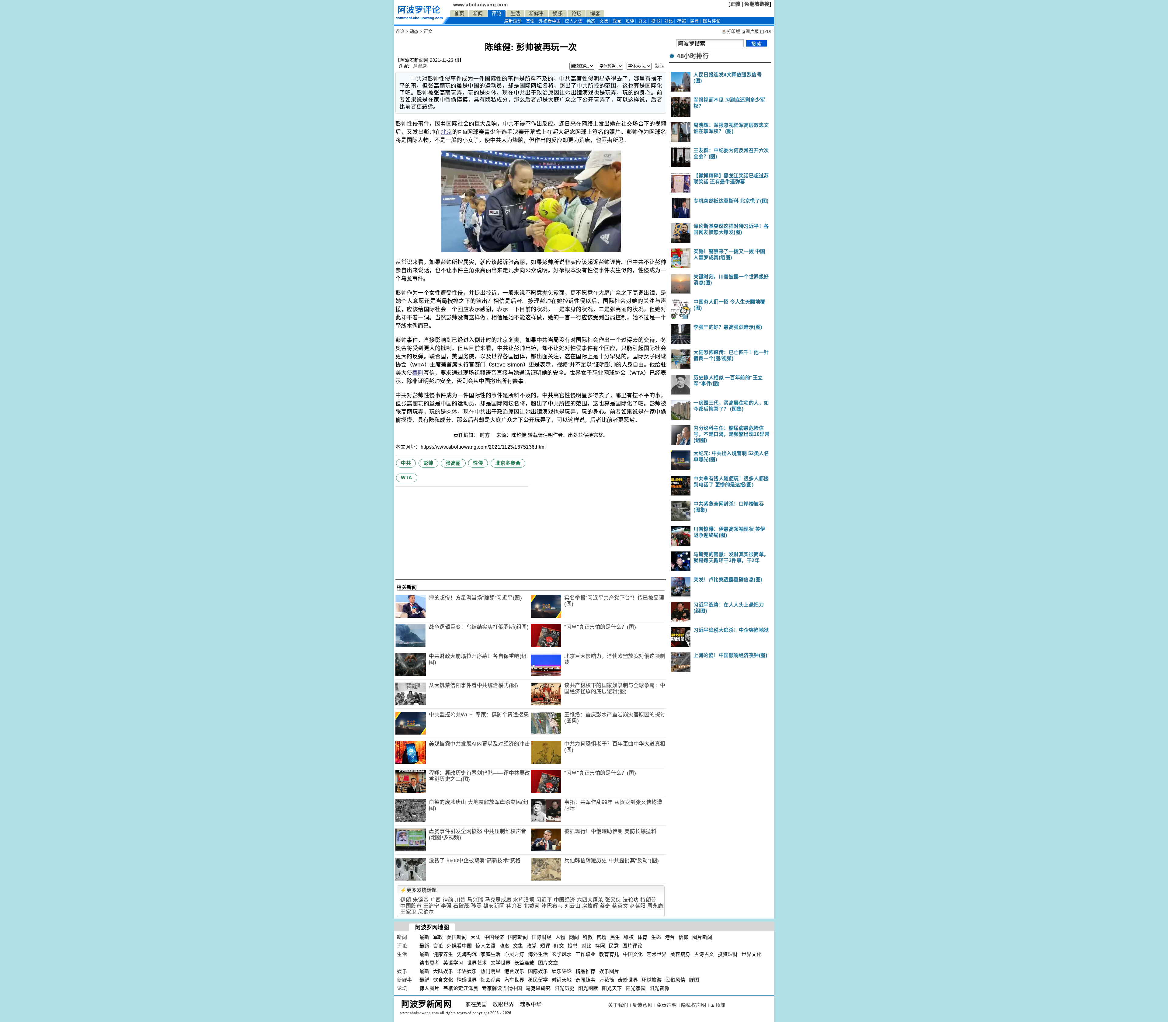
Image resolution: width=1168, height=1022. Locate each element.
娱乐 (558, 13)
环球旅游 (651, 979)
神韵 (448, 900)
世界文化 (752, 954)
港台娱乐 (514, 971)
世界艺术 (477, 962)
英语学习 (453, 962)
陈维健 (419, 66)
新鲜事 (536, 13)
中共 (406, 463)
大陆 (476, 937)
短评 (629, 21)
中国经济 (564, 900)
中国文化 (633, 954)
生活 (515, 13)
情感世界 (467, 979)
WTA (406, 477)
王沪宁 (431, 906)
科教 (588, 937)
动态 (591, 21)
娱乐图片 (609, 971)
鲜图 (694, 979)
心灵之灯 (514, 954)
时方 (486, 435)
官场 (601, 937)
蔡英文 (620, 906)
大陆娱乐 (443, 971)
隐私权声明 (693, 1005)
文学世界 (501, 962)
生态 (656, 937)
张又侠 (613, 900)
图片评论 (632, 945)
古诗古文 (704, 954)
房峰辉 (590, 906)
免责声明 (667, 1005)
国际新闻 (518, 937)
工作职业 (585, 954)
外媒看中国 (550, 21)
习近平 (544, 900)
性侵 (478, 463)
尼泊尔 (426, 912)
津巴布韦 (552, 906)
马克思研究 (538, 988)
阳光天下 (612, 988)
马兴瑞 (475, 900)
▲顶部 (717, 1005)
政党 (617, 21)
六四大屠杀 (590, 900)
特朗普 (648, 900)
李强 (446, 906)
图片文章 (548, 962)
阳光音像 (659, 988)
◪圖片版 (750, 31)
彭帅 (428, 463)
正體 (735, 4)
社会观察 (491, 979)
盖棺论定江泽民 (460, 988)
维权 (629, 937)
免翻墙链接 (757, 4)
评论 (497, 13)
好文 (642, 21)
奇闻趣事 (585, 979)
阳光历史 (564, 988)
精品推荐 (585, 971)
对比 (668, 21)
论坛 (577, 13)
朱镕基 (421, 900)
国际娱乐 (538, 971)
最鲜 (424, 979)
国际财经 (542, 937)
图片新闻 (702, 937)
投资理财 (728, 954)
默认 (660, 65)
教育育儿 (609, 954)
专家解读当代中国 (502, 988)
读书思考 (429, 962)
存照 (681, 21)
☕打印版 (730, 31)
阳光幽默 (588, 988)
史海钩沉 (467, 954)
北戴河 (532, 906)
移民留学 (538, 979)
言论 (530, 21)
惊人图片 (429, 988)
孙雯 (476, 906)
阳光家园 (636, 988)
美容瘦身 (680, 954)
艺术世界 (657, 954)
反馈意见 (642, 1005)
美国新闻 (457, 937)
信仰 (684, 937)
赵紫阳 (638, 906)
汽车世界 (514, 979)
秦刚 (417, 373)
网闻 (574, 937)
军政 (438, 937)
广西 (435, 900)
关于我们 (618, 1005)
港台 (670, 937)
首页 (459, 13)
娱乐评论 (562, 971)
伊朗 (405, 900)
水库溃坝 (523, 900)
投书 (655, 21)
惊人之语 (573, 21)
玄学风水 (562, 954)
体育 (643, 937)
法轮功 (631, 900)
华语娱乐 (467, 971)
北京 (446, 132)
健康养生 (443, 954)
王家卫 (408, 912)
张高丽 (453, 463)
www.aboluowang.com (480, 4)
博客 (595, 13)
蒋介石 (514, 906)
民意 (694, 21)
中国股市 (411, 906)
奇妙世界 (628, 979)
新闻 (478, 13)
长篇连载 (524, 962)
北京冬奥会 (508, 463)
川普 (460, 900)
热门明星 (491, 971)
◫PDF (766, 31)
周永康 (655, 906)
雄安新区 (494, 906)
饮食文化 (443, 979)
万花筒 (606, 979)
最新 (513, 21)
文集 (604, 21)
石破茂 (461, 906)
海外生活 (538, 954)
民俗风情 (675, 979)
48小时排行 (693, 56)
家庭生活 (491, 954)
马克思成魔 (498, 900)
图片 (712, 21)
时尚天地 (562, 979)
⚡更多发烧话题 (418, 890)
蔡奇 (605, 906)
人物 (560, 937)
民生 (615, 937)
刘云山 (573, 906)
